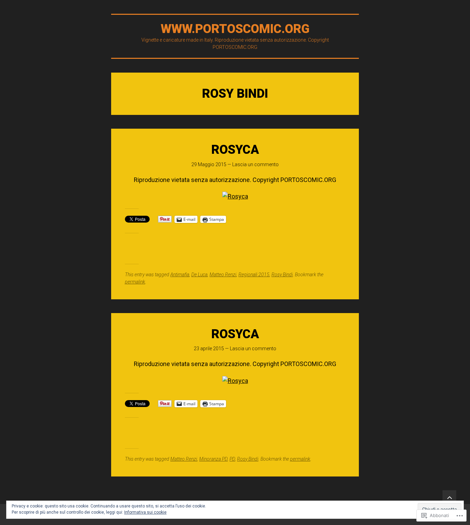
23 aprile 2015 (209, 348)
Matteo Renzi (223, 274)
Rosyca (235, 149)
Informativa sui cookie (145, 512)
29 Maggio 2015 (208, 164)
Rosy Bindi (282, 274)
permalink (135, 282)
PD (232, 459)
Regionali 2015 (253, 274)
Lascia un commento (255, 164)
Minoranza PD (213, 459)
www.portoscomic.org (235, 29)
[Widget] (449, 497)
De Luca (199, 274)
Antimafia (179, 274)
